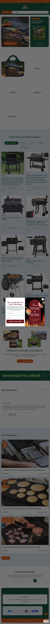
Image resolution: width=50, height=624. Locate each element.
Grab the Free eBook (15, 321)
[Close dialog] (43, 299)
